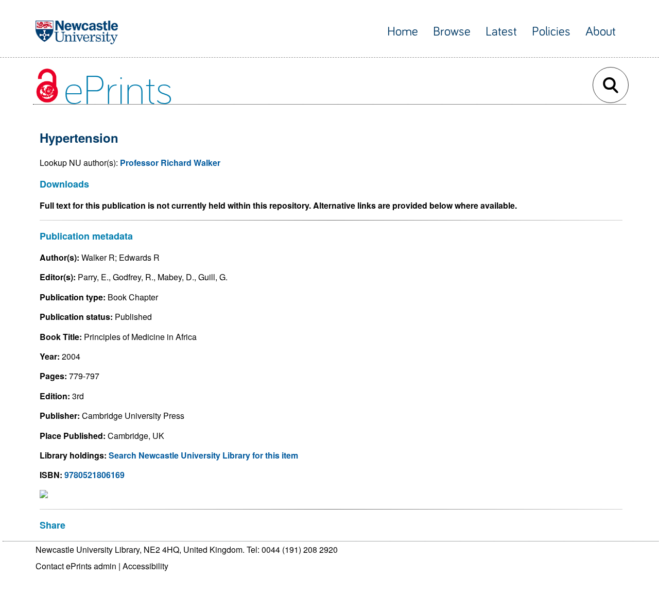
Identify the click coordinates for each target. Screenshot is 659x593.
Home (402, 31)
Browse (452, 31)
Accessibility (145, 566)
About (600, 31)
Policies (551, 31)
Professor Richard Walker (170, 162)
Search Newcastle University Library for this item (203, 455)
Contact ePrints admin (76, 566)
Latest (501, 31)
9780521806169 (94, 475)
